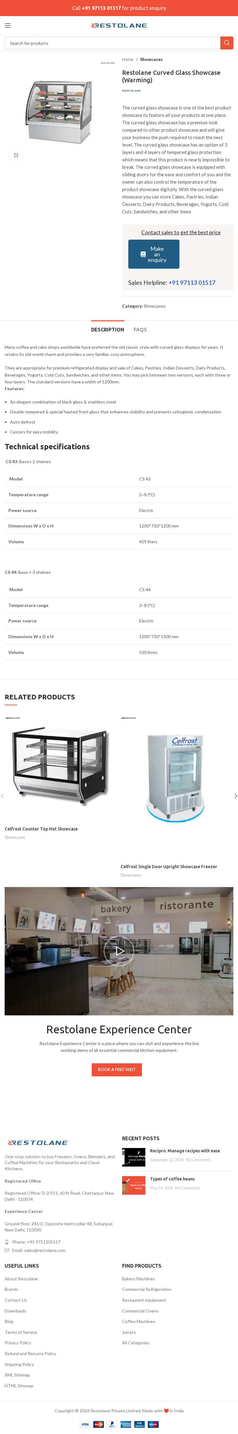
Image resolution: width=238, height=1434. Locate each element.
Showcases (151, 59)
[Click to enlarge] (16, 155)
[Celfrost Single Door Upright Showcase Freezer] (177, 786)
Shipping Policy (19, 1364)
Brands (11, 1289)
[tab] (107, 329)
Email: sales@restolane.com (38, 1250)
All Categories (136, 1342)
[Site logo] (119, 25)
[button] (119, 951)
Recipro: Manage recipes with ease (185, 1150)
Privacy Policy (18, 1342)
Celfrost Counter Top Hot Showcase (41, 828)
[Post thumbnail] (133, 1157)
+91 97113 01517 (101, 8)
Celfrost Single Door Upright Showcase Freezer (169, 866)
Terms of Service (21, 1332)
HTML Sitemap (19, 1385)
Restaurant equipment (144, 1300)
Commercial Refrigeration (146, 1289)
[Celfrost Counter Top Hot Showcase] (61, 767)
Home (128, 59)
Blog (9, 1321)
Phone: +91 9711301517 (36, 1241)
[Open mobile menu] (8, 25)
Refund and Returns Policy (30, 1353)
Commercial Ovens (140, 1310)
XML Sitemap (17, 1374)
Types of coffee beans (172, 1178)
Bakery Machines (138, 1278)
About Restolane (21, 1278)
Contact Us (16, 1300)
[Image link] (39, 1142)
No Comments (198, 1160)
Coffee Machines (138, 1321)
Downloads (15, 1310)
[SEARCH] (226, 42)
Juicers (129, 1332)
